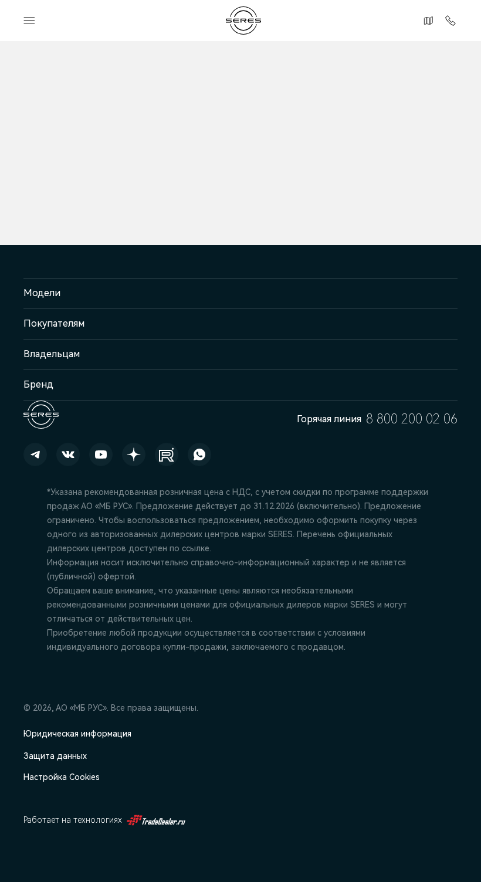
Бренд (38, 384)
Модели (41, 292)
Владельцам (51, 353)
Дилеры (426, 20)
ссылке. (196, 548)
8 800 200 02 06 (448, 20)
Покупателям (53, 323)
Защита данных (55, 756)
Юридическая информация (77, 733)
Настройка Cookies (61, 777)
